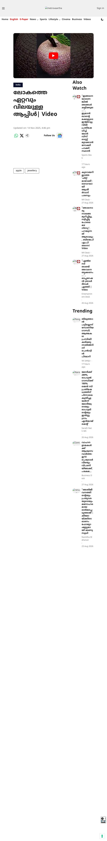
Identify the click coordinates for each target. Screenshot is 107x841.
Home (5, 19)
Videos (87, 19)
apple (19, 170)
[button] (102, 818)
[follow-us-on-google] (59, 135)
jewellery (32, 170)
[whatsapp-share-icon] (16, 137)
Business (77, 19)
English (14, 19)
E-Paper (24, 19)
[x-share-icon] (22, 137)
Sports (43, 19)
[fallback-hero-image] (77, 97)
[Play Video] (53, 55)
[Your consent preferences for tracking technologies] (102, 836)
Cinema (66, 19)
